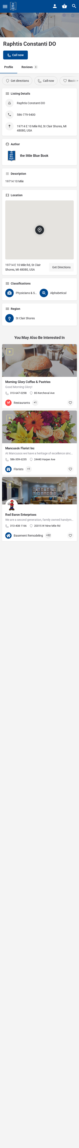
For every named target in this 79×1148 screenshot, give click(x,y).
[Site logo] (13, 6)
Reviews (28, 67)
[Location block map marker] (39, 230)
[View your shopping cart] (64, 6)
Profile (8, 67)
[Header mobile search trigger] (74, 6)
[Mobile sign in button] (55, 6)
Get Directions (61, 267)
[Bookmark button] (70, 402)
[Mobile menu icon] (5, 6)
